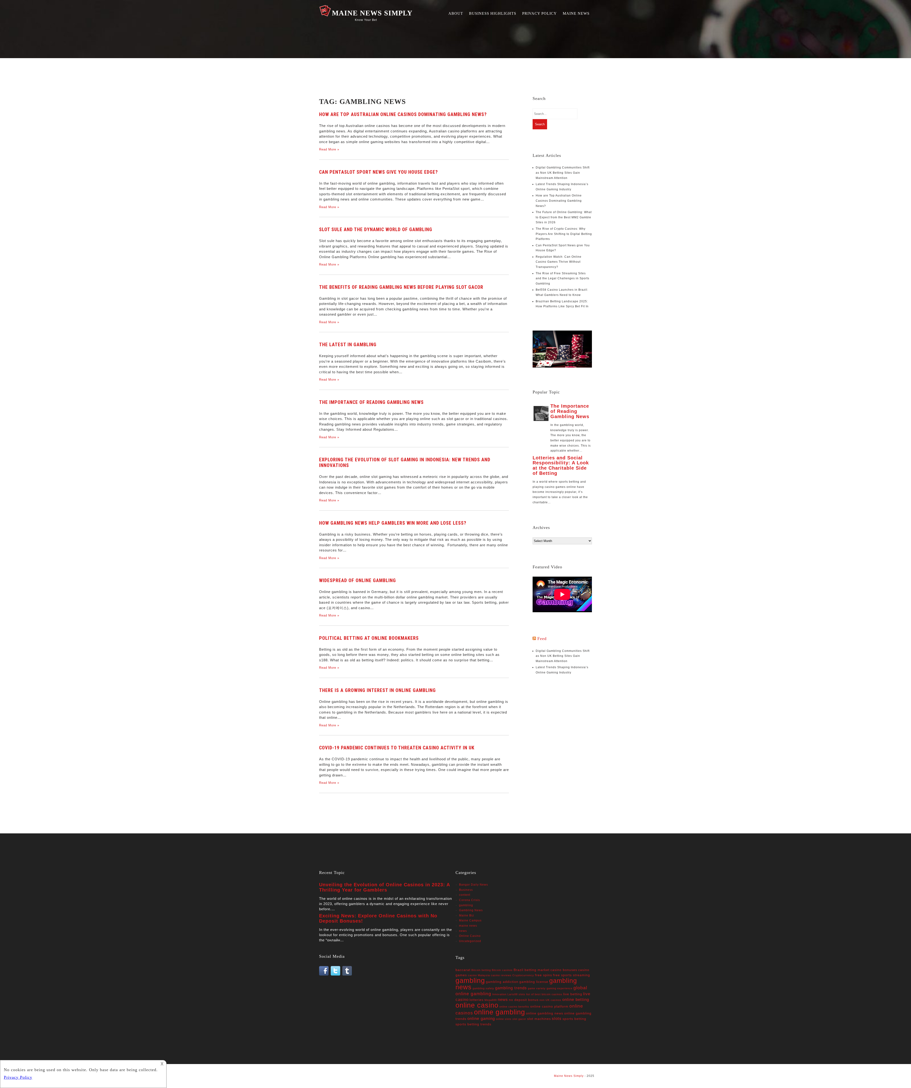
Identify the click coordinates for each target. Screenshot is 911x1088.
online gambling (499, 1012)
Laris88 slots (516, 994)
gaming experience (559, 988)
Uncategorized (470, 941)
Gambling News (471, 910)
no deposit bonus (524, 1000)
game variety (537, 988)
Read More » (329, 149)
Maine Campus (470, 920)
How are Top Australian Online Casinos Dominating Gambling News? (403, 114)
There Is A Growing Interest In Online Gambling (377, 690)
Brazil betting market (531, 970)
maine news (468, 925)
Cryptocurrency (523, 975)
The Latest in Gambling (347, 344)
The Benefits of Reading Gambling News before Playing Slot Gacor (401, 287)
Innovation (499, 994)
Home (324, 1076)
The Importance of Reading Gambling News (371, 402)
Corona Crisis (469, 900)
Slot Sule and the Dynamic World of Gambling (375, 229)
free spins (543, 975)
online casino (477, 1005)
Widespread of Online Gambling (357, 580)
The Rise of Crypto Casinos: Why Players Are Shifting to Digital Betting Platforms (564, 234)
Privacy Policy (539, 13)
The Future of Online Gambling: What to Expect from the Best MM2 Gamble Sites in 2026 (564, 217)
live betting (572, 994)
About (455, 13)
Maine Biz (466, 915)
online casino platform (549, 1006)
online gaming (481, 1018)
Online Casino (470, 936)
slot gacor (519, 1019)
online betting (575, 999)
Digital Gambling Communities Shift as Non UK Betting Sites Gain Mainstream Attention (563, 172)
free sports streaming (571, 975)
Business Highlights (492, 13)
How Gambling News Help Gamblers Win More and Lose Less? (392, 523)
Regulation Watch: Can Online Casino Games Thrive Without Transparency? (558, 262)
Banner (349, 1076)
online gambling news (544, 1013)
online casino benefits (514, 1006)
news (463, 931)
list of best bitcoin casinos (544, 994)
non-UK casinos (550, 1000)
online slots (503, 1019)
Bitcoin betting (481, 970)
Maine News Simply (372, 13)
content (464, 895)
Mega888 (490, 1000)
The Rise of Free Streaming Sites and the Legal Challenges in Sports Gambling (562, 278)
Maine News (576, 13)
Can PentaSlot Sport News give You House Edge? (378, 172)
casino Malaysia (479, 975)
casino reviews (501, 975)
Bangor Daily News (473, 884)
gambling (466, 905)
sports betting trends (473, 1024)
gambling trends (511, 988)
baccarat (463, 970)
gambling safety (483, 988)
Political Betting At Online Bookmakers (369, 638)
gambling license (533, 982)
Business (466, 890)
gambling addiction (502, 982)
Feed (542, 638)
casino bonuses (563, 970)
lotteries (476, 1000)
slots (557, 1018)
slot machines (539, 1019)
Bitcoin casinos (502, 970)
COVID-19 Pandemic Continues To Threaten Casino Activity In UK (396, 748)
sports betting (574, 1019)
